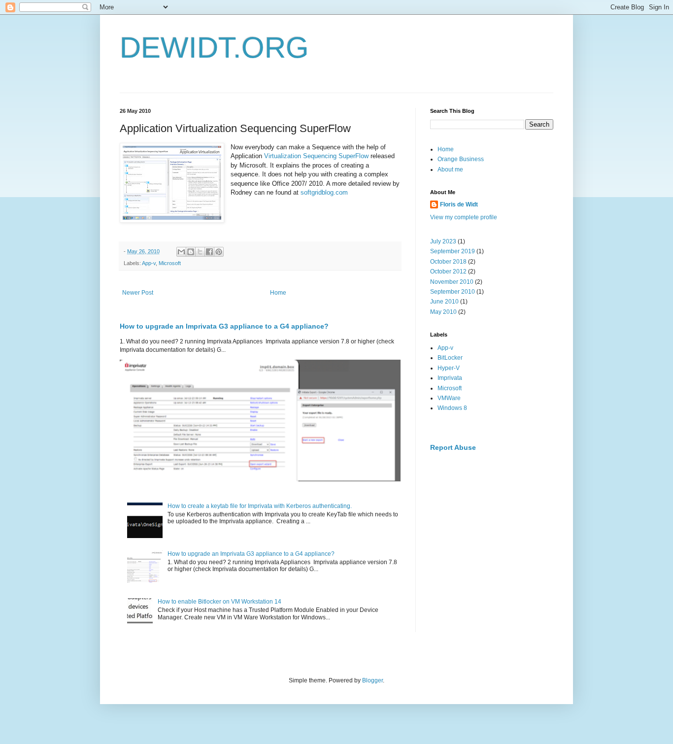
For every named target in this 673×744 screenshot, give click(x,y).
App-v (149, 263)
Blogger (372, 680)
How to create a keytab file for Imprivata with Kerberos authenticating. (260, 506)
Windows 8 (452, 408)
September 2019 (452, 251)
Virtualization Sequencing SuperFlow (317, 156)
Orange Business (460, 159)
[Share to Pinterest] (219, 252)
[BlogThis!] (191, 252)
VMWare (449, 398)
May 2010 (443, 311)
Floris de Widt (459, 204)
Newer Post (137, 292)
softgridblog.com (324, 192)
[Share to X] (200, 252)
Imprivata (449, 377)
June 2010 (444, 301)
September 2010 (452, 291)
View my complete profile (463, 217)
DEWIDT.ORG (214, 47)
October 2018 (448, 261)
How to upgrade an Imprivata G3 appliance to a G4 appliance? (224, 326)
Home (278, 292)
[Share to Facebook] (209, 252)
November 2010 (451, 281)
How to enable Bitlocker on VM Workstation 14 (219, 601)
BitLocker (450, 357)
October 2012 (448, 271)
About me (450, 169)
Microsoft (170, 263)
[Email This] (181, 252)
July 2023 (443, 241)
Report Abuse (453, 447)
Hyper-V (448, 368)
